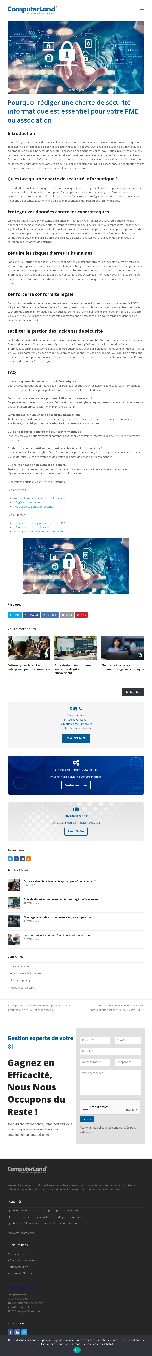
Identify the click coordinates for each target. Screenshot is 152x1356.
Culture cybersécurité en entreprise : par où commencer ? (29, 669)
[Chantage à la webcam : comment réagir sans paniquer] (122, 648)
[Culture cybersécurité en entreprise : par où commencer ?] (29, 648)
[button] (142, 10)
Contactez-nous (76, 785)
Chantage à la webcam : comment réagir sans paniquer (122, 667)
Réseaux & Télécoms (22, 987)
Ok (77, 1350)
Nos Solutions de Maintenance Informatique (39, 498)
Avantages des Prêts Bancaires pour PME (38, 531)
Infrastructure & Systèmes (25, 973)
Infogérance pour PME (26, 502)
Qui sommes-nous (21, 966)
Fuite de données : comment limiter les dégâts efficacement (74, 669)
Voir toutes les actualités (21, 1233)
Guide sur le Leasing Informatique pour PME (39, 523)
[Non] (147, 1345)
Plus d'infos (76, 831)
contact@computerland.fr (76, 728)
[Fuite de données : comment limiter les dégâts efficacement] (75, 648)
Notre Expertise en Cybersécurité (33, 506)
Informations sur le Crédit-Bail (31, 527)
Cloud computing (20, 980)
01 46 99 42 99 (76, 738)
